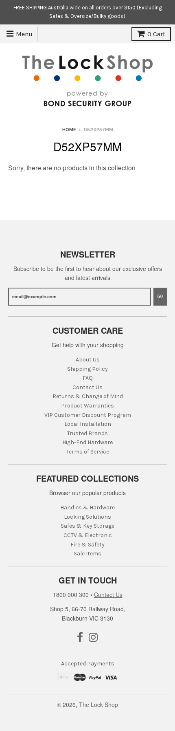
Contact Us (87, 387)
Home (69, 129)
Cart (156, 34)
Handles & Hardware (87, 507)
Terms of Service (87, 451)
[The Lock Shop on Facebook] (80, 637)
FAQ (88, 377)
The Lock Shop (98, 704)
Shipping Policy (87, 369)
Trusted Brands (87, 433)
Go (160, 296)
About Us (88, 359)
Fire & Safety (87, 544)
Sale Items (87, 553)
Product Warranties (87, 405)
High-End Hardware (87, 442)
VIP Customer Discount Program (87, 415)
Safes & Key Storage (87, 525)
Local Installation (87, 424)
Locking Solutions (87, 516)
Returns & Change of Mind (87, 396)
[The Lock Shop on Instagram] (93, 637)
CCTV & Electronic (87, 535)
